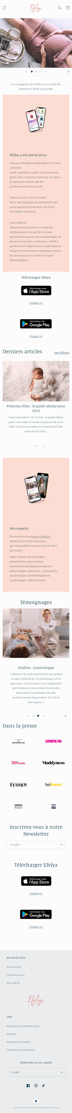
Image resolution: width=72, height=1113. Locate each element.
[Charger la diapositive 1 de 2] (34, 716)
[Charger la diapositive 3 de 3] (40, 71)
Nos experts (13, 982)
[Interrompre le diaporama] (68, 71)
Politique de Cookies (19, 1041)
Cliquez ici (36, 302)
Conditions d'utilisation (21, 1049)
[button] (4, 8)
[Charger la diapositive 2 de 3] (36, 71)
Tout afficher (61, 352)
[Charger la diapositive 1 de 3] (32, 71)
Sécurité (11, 1033)
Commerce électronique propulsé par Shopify (42, 1107)
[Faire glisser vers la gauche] (28, 446)
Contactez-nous (16, 974)
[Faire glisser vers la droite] (43, 446)
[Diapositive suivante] (46, 71)
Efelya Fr (21, 1107)
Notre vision (14, 966)
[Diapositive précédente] (26, 71)
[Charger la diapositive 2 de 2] (38, 716)
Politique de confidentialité (23, 1026)
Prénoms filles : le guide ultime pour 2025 (36, 408)
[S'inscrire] (61, 845)
